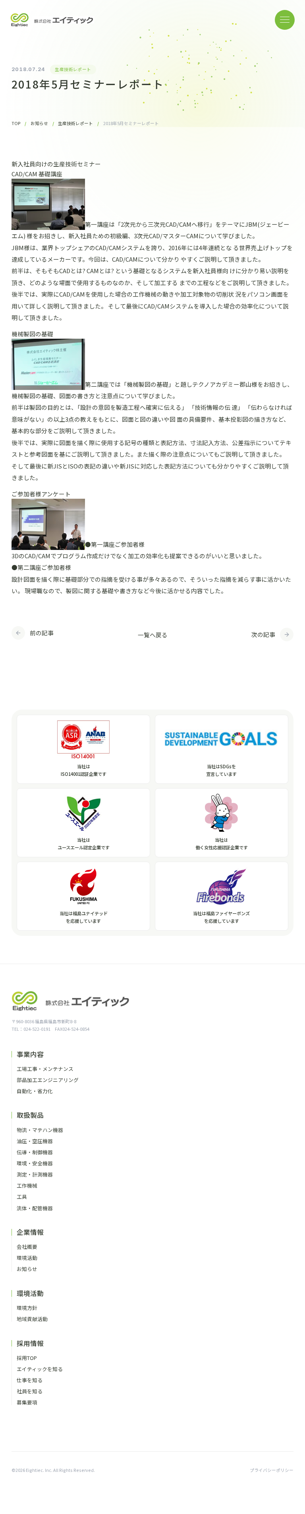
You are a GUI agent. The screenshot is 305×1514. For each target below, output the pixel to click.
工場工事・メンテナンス (45, 1069)
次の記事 (263, 634)
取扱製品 (30, 1115)
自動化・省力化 (35, 1091)
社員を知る (29, 1391)
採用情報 (30, 1343)
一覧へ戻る (153, 635)
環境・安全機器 (35, 1163)
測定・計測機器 (35, 1174)
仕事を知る (29, 1380)
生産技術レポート (73, 69)
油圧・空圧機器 (35, 1141)
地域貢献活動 (32, 1319)
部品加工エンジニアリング (48, 1080)
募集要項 (27, 1402)
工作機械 (27, 1185)
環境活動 (27, 1258)
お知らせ (27, 1269)
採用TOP (27, 1358)
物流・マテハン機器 (40, 1130)
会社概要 (27, 1247)
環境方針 (27, 1308)
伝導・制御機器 (35, 1152)
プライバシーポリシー (271, 1470)
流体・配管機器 (35, 1208)
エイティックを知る (40, 1369)
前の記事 (42, 633)
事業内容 (30, 1054)
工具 (22, 1197)
